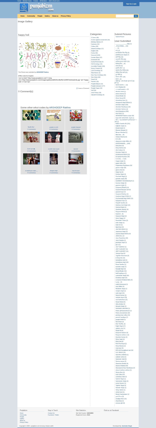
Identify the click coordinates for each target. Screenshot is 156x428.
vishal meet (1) (120, 392)
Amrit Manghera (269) (122, 111)
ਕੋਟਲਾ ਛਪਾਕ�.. (31, 149)
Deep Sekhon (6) (121, 148)
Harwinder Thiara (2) (122, 220)
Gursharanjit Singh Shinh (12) (124, 198)
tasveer (76, 149)
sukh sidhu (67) (120, 374)
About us (55, 16)
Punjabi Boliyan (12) (97, 83)
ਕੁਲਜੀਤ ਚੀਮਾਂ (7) (120, 68)
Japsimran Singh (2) (122, 231)
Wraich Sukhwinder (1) (122, 394)
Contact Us (51, 413)
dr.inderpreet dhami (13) (123, 154)
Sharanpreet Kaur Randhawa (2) (125, 368)
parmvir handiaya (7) (122, 317)
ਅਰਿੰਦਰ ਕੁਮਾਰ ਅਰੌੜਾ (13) (123, 61)
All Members (43, 1)
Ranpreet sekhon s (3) (122, 335)
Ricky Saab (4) (120, 339)
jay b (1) (118, 244)
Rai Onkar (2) (120, 321)
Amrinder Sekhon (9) (122, 109)
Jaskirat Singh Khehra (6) (123, 233)
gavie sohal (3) (120, 170)
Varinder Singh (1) (121, 387)
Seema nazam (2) (121, 361)
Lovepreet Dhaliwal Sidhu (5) (124, 280)
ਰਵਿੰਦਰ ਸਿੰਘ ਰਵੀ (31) (121, 72)
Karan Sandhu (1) (121, 264)
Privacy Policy (66, 16)
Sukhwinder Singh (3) (122, 381)
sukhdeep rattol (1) (121, 376)
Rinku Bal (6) (119, 341)
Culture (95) (94, 46)
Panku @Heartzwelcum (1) (124, 310)
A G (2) (118, 50)
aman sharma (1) (121, 93)
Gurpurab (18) (95, 59)
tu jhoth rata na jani (53, 149)
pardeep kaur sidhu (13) (123, 315)
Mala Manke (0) (95, 72)
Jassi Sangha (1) (121, 240)
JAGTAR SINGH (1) (122, 229)
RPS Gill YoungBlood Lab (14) (124, 350)
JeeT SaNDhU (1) (121, 247)
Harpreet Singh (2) (121, 216)
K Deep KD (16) (120, 258)
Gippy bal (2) (119, 172)
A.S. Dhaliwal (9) (120, 87)
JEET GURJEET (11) (122, 251)
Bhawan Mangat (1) (121, 130)
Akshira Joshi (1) (121, 91)
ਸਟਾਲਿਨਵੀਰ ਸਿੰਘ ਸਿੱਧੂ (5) (122, 52)
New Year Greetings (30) (98, 75)
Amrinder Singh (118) (122, 104)
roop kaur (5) (119, 348)
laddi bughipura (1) (121, 273)
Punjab (40, 16)
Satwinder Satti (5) (121, 359)
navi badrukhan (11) (121, 299)
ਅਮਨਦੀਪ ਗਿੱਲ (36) (121, 59)
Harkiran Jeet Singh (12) (123, 205)
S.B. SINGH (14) (121, 352)
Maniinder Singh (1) (121, 288)
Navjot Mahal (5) (120, 302)
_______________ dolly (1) (124, 43)
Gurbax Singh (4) (121, 174)
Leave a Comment (83, 88)
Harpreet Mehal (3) (121, 211)
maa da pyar (76, 170)
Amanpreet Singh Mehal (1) (124, 102)
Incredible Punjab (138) (98, 66)
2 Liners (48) (95, 37)
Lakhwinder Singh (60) (122, 275)
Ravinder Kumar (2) (121, 337)
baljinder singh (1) (121, 126)
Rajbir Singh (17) (121, 326)
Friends (35, 1)
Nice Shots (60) (95, 77)
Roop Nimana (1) (121, 346)
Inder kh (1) (119, 225)
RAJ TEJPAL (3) (120, 324)
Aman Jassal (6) (120, 98)
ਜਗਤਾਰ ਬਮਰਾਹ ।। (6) (122, 85)
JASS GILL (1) (120, 236)
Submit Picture (120, 36)
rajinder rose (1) (120, 328)
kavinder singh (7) (121, 266)
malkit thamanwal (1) (122, 284)
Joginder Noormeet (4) (122, 255)
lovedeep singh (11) (121, 277)
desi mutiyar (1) (120, 150)
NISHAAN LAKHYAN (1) (123, 308)
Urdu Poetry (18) (96, 92)
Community (31, 16)
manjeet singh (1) (121, 291)
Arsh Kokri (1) (120, 113)
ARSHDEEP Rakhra (42, 72)
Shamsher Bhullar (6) (122, 363)
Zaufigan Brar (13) (121, 398)
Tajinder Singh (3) (121, 385)
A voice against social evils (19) (100, 39)
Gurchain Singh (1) (121, 176)
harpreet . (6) (119, 214)
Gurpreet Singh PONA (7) (123, 196)
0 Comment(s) (53, 129)
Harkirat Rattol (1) (121, 207)
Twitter (57, 415)
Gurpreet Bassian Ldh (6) (123, 189)
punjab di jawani (76, 127)
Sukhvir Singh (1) (121, 379)
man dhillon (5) (120, 286)
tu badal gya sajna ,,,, (31, 170)
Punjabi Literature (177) (98, 86)
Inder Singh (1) (120, 222)
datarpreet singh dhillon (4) (123, 141)
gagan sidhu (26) (121, 163)
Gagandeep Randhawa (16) (124, 165)
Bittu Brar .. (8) (120, 134)
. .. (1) (117, 48)
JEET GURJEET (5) (122, 249)
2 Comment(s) (53, 172)
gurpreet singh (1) (121, 185)
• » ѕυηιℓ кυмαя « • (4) (122, 89)
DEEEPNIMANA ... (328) (123, 143)
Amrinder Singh (127, 426)
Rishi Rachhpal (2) (121, 343)
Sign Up (129, 4)
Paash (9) (94, 79)
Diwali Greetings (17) (97, 48)
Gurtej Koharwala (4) (97, 61)
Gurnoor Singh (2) (121, 183)
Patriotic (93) (95, 81)
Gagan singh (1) (120, 161)
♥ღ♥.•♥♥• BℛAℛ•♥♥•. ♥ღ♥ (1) (125, 118)
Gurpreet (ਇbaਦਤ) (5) (122, 187)
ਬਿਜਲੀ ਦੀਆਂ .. (31, 127)
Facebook (51, 415)
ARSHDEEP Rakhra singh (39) (125, 115)
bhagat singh (54, 170)
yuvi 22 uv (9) (120, 396)
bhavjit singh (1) (120, 128)
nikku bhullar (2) (120, 304)
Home (19, 1)
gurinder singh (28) (121, 178)
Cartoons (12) (95, 44)
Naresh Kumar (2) (121, 295)
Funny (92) (94, 53)
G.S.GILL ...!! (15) (121, 159)
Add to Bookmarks (54, 1)
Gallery (47, 16)
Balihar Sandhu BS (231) (123, 123)
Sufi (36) (93, 90)
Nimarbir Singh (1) (121, 306)
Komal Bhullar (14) (121, 271)
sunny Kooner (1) (121, 383)
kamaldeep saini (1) (121, 260)
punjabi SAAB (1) (121, 319)
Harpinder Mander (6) (122, 209)
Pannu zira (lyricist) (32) (123, 313)
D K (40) (118, 139)
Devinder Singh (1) (121, 152)
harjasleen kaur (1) (121, 200)
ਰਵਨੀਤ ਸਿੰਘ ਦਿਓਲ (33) (122, 70)
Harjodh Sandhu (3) (121, 203)
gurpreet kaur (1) (121, 192)
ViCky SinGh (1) (120, 390)
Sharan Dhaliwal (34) (122, 365)
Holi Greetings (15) (96, 64)
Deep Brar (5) (120, 145)
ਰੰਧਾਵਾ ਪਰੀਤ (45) (120, 77)
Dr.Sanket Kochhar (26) (123, 156)
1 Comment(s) (31, 129)
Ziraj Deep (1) (120, 401)
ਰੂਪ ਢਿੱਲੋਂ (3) (119, 74)
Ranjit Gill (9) (119, 330)
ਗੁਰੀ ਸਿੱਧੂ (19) (119, 57)
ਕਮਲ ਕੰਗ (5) (119, 66)
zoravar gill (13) (120, 403)
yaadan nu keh (53, 127)
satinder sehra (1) (121, 357)
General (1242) (95, 55)
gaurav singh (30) (121, 167)
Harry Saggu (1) (120, 218)
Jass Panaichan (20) (122, 238)
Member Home (27, 1)
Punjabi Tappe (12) (96, 88)
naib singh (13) (120, 293)
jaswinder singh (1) (121, 242)
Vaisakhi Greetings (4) (97, 94)
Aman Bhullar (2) (121, 96)
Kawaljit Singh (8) (121, 269)
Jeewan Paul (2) (120, 253)
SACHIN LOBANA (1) (122, 354)
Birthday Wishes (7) (97, 42)
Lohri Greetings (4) (96, 70)
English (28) (94, 50)
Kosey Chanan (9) (96, 68)
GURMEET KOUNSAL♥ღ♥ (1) (125, 181)
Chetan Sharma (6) (121, 137)
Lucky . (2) (119, 282)
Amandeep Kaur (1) (121, 100)
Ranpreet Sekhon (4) (122, 332)
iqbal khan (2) (120, 227)
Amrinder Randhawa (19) (123, 107)
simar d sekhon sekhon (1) (124, 370)
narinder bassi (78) (121, 297)
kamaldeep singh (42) (122, 262)
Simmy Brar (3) (120, 372)
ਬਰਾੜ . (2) (118, 79)
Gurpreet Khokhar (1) (122, 194)
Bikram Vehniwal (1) (121, 132)
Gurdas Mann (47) (96, 57)
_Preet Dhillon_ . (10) (122, 46)
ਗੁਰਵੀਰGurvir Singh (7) (122, 55)
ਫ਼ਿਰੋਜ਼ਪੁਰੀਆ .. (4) (120, 63)
